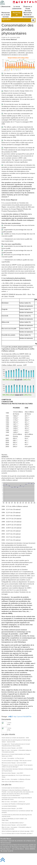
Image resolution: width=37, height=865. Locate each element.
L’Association (5, 6)
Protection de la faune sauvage (5, 14)
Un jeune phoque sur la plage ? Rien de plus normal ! (17, 760)
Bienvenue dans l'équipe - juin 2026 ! (12, 748)
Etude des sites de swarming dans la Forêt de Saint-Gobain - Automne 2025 (16, 740)
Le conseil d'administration (9, 806)
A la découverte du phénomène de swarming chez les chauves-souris (17, 815)
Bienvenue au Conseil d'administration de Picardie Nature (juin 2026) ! (16, 755)
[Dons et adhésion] (19, 1)
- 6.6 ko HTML (9, 729)
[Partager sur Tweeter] (9, 716)
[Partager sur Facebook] (10, 716)
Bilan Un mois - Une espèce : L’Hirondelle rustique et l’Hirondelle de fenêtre (16, 751)
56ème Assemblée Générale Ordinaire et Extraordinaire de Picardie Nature (17, 770)
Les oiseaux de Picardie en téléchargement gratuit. (16, 804)
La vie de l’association (16, 7)
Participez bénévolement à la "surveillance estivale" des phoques (17, 811)
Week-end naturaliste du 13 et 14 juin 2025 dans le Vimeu (16, 776)
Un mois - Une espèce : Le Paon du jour (13, 758)
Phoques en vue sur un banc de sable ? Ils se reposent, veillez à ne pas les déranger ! (17, 766)
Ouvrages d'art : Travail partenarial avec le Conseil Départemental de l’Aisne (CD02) (16, 745)
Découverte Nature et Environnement (28, 14)
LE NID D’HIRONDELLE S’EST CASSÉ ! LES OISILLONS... (14, 819)
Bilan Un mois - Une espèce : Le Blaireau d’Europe (16, 779)
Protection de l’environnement (17, 14)
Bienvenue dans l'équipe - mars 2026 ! (12, 773)
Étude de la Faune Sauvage (28, 8)
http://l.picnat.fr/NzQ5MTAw (22, 716)
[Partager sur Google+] (12, 716)
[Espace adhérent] (17, 1)
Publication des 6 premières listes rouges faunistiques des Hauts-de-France (17, 798)
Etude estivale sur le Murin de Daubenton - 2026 (15, 737)
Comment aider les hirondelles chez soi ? (13, 788)
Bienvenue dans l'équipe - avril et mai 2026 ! (14, 763)
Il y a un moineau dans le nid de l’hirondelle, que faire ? (17, 833)
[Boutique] (25, 1)
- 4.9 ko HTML (9, 723)
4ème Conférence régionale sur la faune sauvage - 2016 (17, 831)
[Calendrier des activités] (14, 1)
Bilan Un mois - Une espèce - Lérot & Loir (13, 801)
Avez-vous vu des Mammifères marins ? (13, 781)
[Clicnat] (22, 1)
